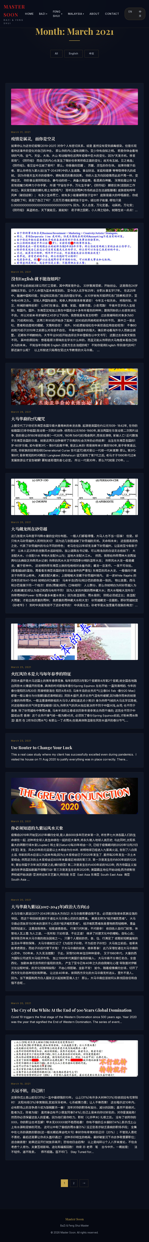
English (73, 53)
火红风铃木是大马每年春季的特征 (41, 674)
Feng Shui (58, 13)
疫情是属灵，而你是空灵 (33, 138)
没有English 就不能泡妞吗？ (37, 278)
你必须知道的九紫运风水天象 (37, 828)
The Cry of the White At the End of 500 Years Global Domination (71, 1010)
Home (29, 13)
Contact (112, 13)
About (95, 13)
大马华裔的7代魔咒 (28, 418)
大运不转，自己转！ (29, 1090)
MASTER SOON (14, 14)
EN (130, 11)
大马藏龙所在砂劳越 (29, 529)
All (56, 53)
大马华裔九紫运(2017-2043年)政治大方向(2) (50, 906)
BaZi (43, 13)
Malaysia (76, 13)
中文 (140, 13)
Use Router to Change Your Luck (41, 747)
